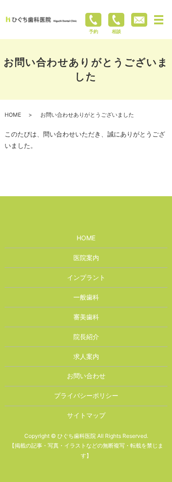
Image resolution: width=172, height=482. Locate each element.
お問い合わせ (86, 376)
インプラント (86, 277)
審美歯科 (86, 317)
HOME (13, 114)
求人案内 (86, 356)
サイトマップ (86, 415)
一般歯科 (86, 297)
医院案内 (86, 257)
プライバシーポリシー (86, 395)
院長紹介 (86, 336)
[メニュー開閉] (158, 19)
